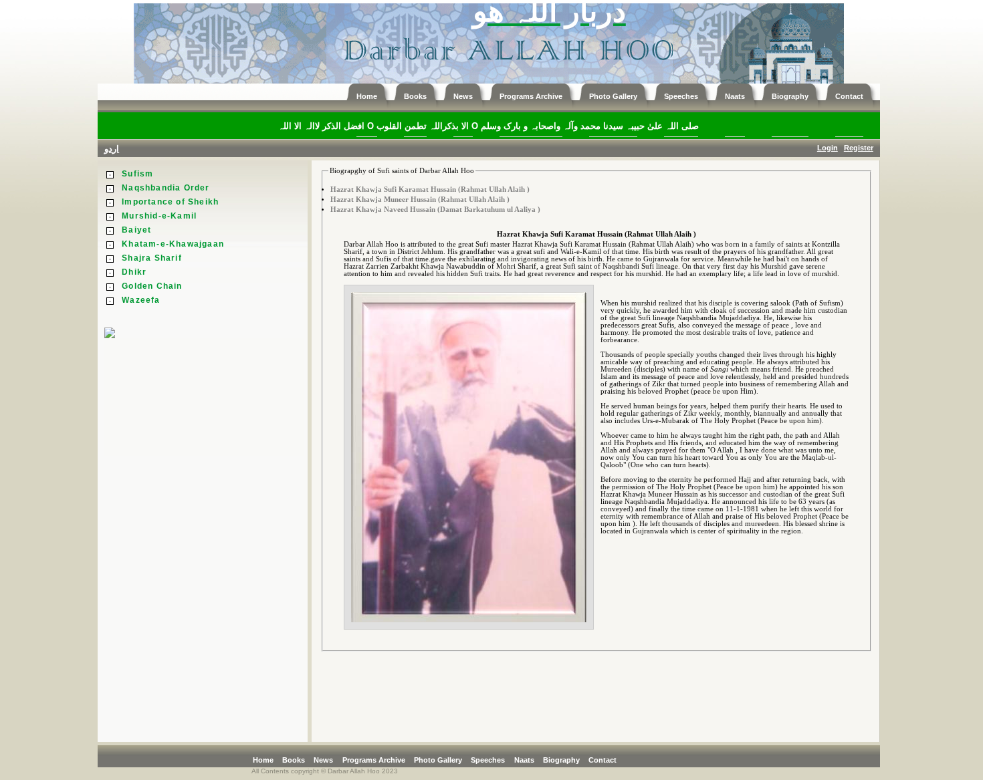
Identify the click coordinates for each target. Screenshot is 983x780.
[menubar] (438, 760)
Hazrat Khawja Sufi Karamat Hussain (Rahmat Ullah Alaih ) (430, 189)
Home (263, 760)
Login (827, 148)
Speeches (488, 760)
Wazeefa (141, 300)
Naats (524, 760)
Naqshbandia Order (165, 187)
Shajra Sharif (152, 258)
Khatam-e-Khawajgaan (173, 244)
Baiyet (136, 230)
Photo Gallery (438, 760)
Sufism (137, 173)
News (323, 760)
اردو (111, 149)
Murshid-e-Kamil (159, 216)
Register (858, 148)
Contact (602, 760)
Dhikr (134, 272)
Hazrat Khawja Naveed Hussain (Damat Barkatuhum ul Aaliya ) (435, 209)
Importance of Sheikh (170, 202)
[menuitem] (266, 760)
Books (293, 760)
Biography (561, 760)
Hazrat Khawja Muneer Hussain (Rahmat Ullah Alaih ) (420, 199)
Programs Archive (373, 760)
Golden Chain (152, 286)
